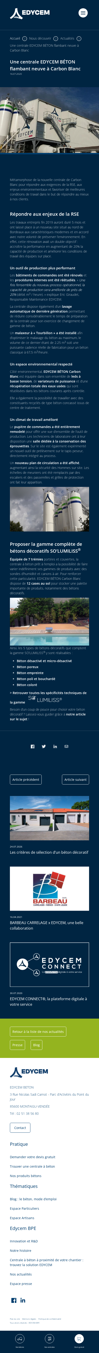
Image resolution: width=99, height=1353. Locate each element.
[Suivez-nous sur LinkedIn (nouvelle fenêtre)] (23, 1301)
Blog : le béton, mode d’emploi (33, 1199)
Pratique (19, 1144)
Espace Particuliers (24, 1208)
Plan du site (15, 1319)
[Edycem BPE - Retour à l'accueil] (30, 15)
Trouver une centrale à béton (32, 1166)
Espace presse (21, 1283)
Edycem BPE (23, 1228)
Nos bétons (20, 1347)
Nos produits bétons (25, 1176)
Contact (20, 1128)
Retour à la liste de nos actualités (38, 1031)
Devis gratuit (79, 1347)
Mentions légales (29, 1319)
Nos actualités (21, 1274)
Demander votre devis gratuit (32, 1157)
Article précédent (25, 779)
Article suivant (75, 779)
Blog (36, 1045)
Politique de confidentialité (49, 1319)
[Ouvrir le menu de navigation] (83, 13)
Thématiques (24, 1186)
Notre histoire (20, 1250)
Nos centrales (49, 1347)
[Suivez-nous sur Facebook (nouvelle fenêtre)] (14, 1301)
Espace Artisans (22, 1218)
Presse (17, 1045)
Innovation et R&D (24, 1241)
